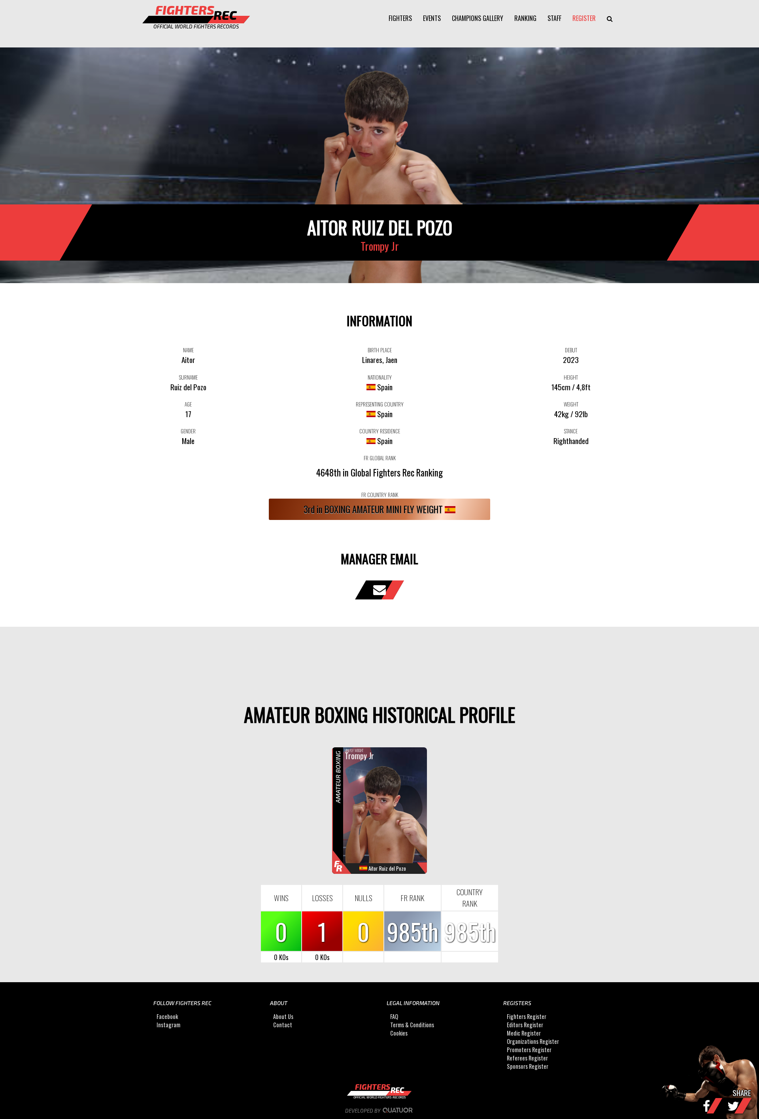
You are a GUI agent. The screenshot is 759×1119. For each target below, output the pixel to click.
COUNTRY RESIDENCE (379, 431)
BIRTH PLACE (380, 350)
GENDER (188, 431)
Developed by (363, 1111)
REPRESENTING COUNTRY (380, 404)
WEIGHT (571, 404)
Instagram (168, 1024)
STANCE (571, 431)
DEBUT (571, 350)
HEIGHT (571, 377)
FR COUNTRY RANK (379, 495)
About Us (283, 1016)
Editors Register (525, 1024)
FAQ (394, 1016)
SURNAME (188, 377)
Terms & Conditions (412, 1024)
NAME (188, 350)
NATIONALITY (380, 377)
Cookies (399, 1033)
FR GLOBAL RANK (380, 458)
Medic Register (524, 1033)
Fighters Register (526, 1016)
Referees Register (527, 1058)
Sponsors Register (527, 1066)
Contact (282, 1024)
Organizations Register (533, 1041)
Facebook (167, 1016)
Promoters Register (529, 1049)
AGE (188, 404)
